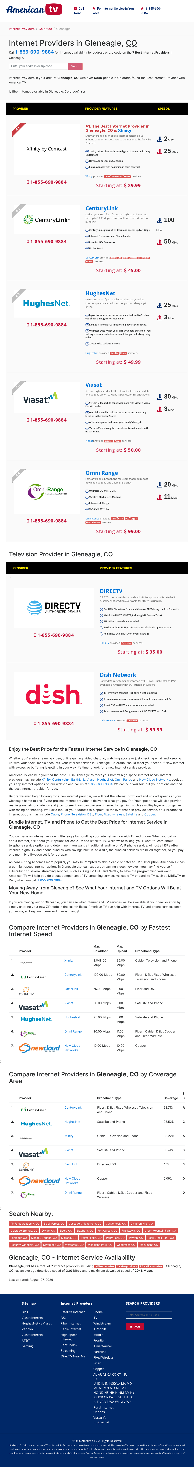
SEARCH (135, 1326)
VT (106, 1402)
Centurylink (69, 1345)
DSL (90, 814)
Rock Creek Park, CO (161, 1237)
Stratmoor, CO (52, 1244)
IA (94, 1383)
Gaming (27, 1346)
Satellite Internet (73, 1312)
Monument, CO (149, 1244)
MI (101, 1388)
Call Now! (79, 11)
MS (118, 1388)
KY (115, 1383)
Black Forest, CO (54, 1223)
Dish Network (118, 674)
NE (106, 1393)
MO (112, 1388)
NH (112, 1393)
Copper (149, 814)
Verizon (27, 1329)
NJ (117, 1393)
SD (120, 1397)
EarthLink (78, 779)
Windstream (102, 1323)
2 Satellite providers (151, 1266)
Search (75, 66)
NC (95, 1393)
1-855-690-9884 (151, 11)
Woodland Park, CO (100, 1244)
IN (106, 1383)
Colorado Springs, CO (24, 1230)
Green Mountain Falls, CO (160, 1230)
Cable (55, 814)
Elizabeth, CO (85, 1230)
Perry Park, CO (115, 1237)
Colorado (45, 29)
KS (111, 1383)
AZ (104, 1374)
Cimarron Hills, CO (142, 1223)
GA (95, 1379)
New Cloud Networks (154, 779)
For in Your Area (114, 11)
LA (118, 1383)
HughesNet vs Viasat (37, 1323)
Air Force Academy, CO (25, 1223)
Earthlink (99, 1352)
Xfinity (124, 130)
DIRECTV (111, 591)
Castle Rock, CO (116, 1223)
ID (98, 1383)
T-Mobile (99, 1329)
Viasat (93, 384)
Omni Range (101, 472)
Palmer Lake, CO (91, 1237)
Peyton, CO (136, 1237)
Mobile (98, 1335)
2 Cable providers (127, 1266)
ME (95, 1388)
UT (96, 1402)
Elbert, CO (65, 1230)
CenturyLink (101, 208)
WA (111, 1402)
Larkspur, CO (19, 1237)
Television (78, 814)
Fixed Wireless (103, 1357)
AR (100, 1374)
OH (96, 1397)
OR (106, 1397)
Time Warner (102, 1346)
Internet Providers (21, 29)
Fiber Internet (71, 1323)
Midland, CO (69, 1237)
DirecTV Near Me (73, 1356)
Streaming (68, 1351)
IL (102, 1383)
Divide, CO (48, 1230)
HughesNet (100, 293)
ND (101, 1393)
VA (101, 1402)
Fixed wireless (114, 814)
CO (114, 1374)
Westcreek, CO (74, 1244)
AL (95, 1374)
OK (101, 1397)
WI (117, 1402)
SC (115, 1397)
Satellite (131, 814)
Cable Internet (71, 1329)
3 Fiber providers (104, 1266)
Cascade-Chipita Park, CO (85, 1223)
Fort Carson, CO (107, 1230)
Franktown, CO (131, 1230)
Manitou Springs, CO (44, 1237)
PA (111, 1397)
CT (119, 1374)
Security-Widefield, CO (25, 1244)
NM (121, 1393)
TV (95, 1318)
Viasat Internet (32, 1318)
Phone (65, 814)
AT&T (26, 1340)
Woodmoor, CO (126, 1244)
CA (109, 1374)
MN (106, 1388)
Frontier (99, 1340)
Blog (25, 1312)
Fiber (98, 814)
